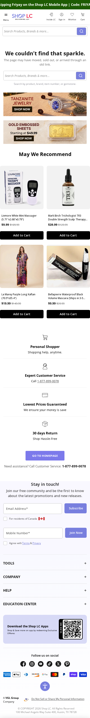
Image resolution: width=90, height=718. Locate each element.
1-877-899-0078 (48, 381)
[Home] (27, 16)
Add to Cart (21, 235)
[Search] (81, 31)
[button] (45, 563)
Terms (26, 543)
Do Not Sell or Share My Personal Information (57, 699)
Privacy (36, 543)
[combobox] (40, 31)
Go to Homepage (45, 456)
